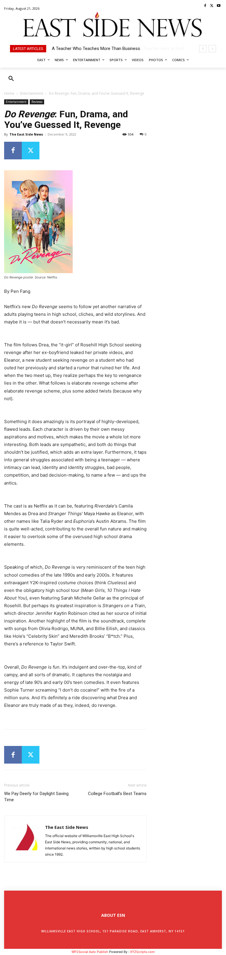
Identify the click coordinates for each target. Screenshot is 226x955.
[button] (11, 79)
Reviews (36, 102)
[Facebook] (205, 6)
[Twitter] (211, 6)
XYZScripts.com (142, 952)
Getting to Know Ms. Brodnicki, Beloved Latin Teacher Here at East (116, 48)
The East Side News (26, 134)
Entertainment (31, 93)
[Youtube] (218, 6)
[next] (212, 48)
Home (9, 93)
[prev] (203, 48)
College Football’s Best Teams (117, 793)
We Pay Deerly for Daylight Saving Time (36, 796)
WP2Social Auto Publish (90, 952)
